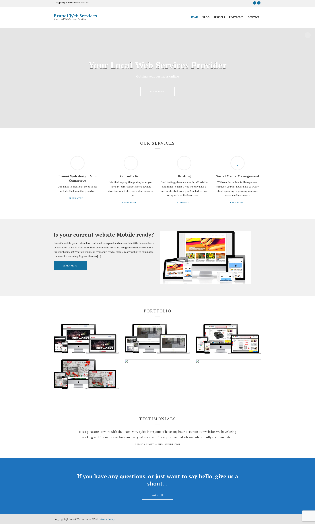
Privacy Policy (107, 519)
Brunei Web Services (75, 16)
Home (194, 17)
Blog (206, 17)
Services (219, 17)
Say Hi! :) (157, 494)
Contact (254, 17)
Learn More (157, 91)
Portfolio (236, 17)
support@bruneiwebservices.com (72, 2)
